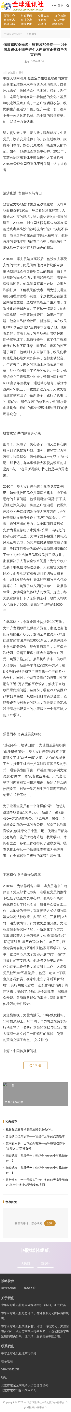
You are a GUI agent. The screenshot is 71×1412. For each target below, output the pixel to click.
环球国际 (9, 24)
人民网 (25, 1263)
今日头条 (43, 15)
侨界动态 (9, 19)
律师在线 (57, 24)
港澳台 (42, 24)
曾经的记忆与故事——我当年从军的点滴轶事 (35, 1136)
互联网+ (43, 19)
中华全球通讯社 (13, 33)
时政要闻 (26, 15)
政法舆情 (59, 19)
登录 (50, 1223)
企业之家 (26, 19)
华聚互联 (30, 1288)
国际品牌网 (8, 1288)
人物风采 (31, 33)
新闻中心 (9, 15)
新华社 (45, 1263)
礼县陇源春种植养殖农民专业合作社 (29, 1129)
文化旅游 (60, 15)
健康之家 (26, 24)
